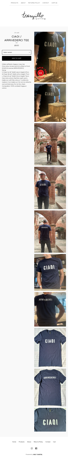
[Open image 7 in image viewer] (50, 309)
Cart (54, 442)
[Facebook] (36, 448)
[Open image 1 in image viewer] (50, 57)
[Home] (34, 15)
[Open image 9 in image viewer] (50, 387)
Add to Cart (16, 58)
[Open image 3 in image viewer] (50, 144)
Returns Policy (34, 3)
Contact (46, 3)
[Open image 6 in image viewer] (50, 272)
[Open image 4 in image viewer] (50, 188)
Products (14, 3)
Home (14, 442)
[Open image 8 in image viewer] (50, 347)
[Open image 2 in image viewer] (50, 103)
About (23, 3)
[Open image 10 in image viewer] (50, 420)
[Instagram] (32, 448)
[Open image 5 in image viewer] (50, 231)
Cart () (54, 3)
